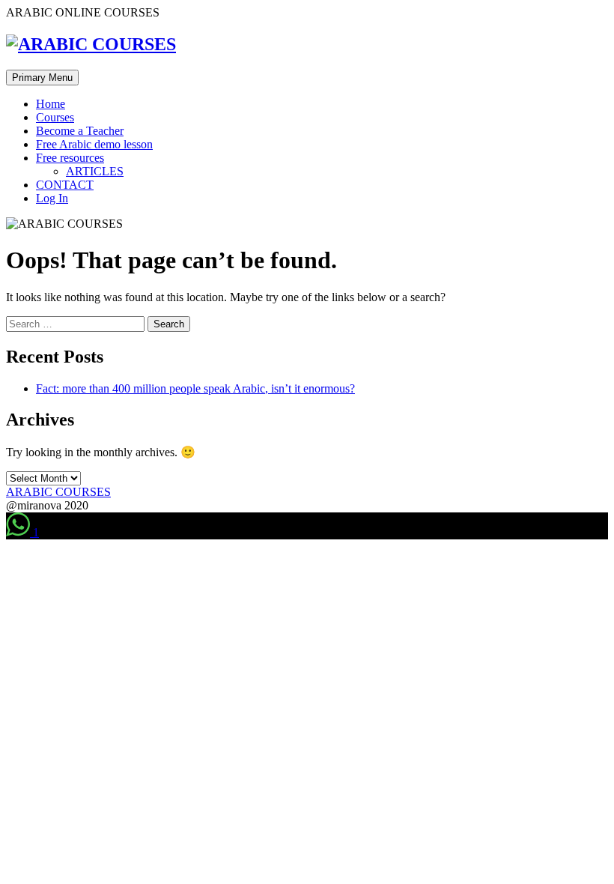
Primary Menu (42, 77)
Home (50, 103)
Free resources (70, 157)
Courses (55, 117)
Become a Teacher (80, 130)
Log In (52, 198)
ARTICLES (95, 171)
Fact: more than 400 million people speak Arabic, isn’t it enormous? (195, 388)
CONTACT (65, 184)
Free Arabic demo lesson (94, 144)
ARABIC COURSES (58, 491)
